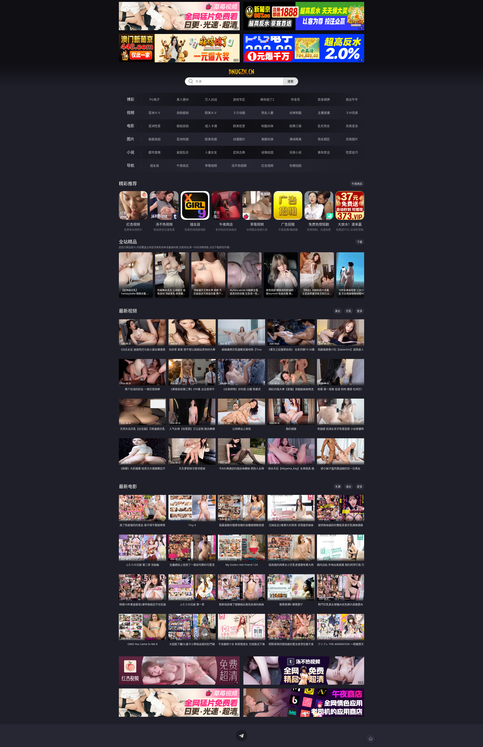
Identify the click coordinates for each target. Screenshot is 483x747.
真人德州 (183, 99)
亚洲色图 (183, 139)
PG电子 (154, 99)
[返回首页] (370, 738)
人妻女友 (211, 152)
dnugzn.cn (241, 72)
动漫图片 (239, 139)
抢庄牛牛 (352, 99)
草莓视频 (211, 166)
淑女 (348, 486)
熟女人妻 (267, 113)
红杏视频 (267, 166)
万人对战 (211, 99)
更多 (359, 311)
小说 (130, 152)
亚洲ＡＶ (154, 113)
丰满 (337, 486)
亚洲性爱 (154, 126)
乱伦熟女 (324, 126)
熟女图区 (324, 139)
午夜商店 (183, 166)
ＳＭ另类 (352, 113)
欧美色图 (211, 139)
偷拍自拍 (183, 126)
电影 (130, 125)
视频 (130, 112)
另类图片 (352, 139)
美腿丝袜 (267, 139)
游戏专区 (239, 99)
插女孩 (154, 166)
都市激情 (154, 152)
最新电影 (128, 486)
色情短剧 (295, 166)
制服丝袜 (267, 126)
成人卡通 (211, 126)
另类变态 (352, 126)
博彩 (130, 99)
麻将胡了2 (267, 99)
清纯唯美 (295, 139)
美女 (337, 311)
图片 (130, 139)
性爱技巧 (352, 152)
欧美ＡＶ (211, 113)
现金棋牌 (324, 99)
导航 (130, 165)
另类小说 (295, 152)
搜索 (291, 81)
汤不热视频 (239, 166)
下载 (359, 242)
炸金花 (295, 99)
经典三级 (295, 126)
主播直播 (324, 113)
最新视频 (128, 311)
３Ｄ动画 (239, 113)
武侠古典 (239, 152)
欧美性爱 (239, 126)
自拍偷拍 (183, 113)
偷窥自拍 (154, 139)
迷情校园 (267, 152)
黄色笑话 (324, 152)
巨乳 (348, 311)
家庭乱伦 (183, 152)
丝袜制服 (295, 113)
